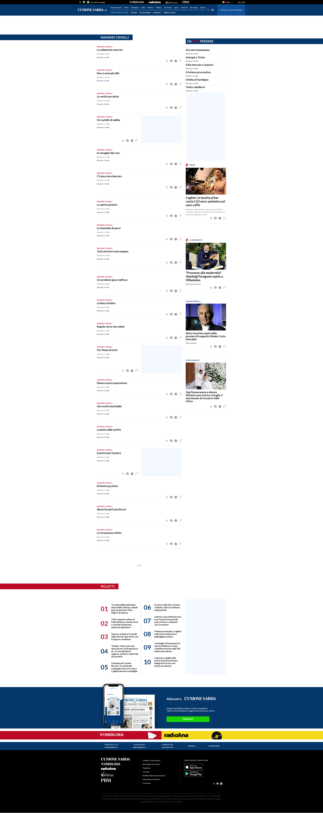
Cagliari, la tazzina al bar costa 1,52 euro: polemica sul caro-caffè (205, 201)
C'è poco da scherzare (109, 176)
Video (126, 7)
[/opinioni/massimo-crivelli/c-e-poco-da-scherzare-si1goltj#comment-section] (180, 187)
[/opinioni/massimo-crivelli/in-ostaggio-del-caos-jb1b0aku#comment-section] (180, 164)
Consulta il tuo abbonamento (111, 746)
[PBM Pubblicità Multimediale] (185, 2)
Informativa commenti (151, 779)
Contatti (146, 772)
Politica (159, 7)
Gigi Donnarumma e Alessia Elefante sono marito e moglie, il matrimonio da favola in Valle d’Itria (204, 397)
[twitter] (80, 2)
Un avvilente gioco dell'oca (112, 279)
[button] (167, 61)
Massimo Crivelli (103, 57)
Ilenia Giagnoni (191, 343)
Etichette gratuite (107, 485)
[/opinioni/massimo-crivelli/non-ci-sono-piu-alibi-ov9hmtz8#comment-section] (180, 84)
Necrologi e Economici (151, 764)
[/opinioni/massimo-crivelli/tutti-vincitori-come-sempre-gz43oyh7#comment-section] (180, 262)
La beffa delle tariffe (109, 429)
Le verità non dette (108, 96)
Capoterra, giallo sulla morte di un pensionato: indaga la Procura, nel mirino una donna (166, 662)
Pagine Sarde (214, 746)
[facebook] (84, 2)
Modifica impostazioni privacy (154, 775)
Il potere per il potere (109, 452)
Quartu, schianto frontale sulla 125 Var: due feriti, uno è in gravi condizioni (125, 637)
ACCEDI (241, 2)
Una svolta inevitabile (109, 406)
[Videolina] (136, 2)
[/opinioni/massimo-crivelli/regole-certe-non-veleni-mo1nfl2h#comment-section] (180, 337)
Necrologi (194, 7)
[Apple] (203, 767)
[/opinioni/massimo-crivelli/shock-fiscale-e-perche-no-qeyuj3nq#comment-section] (180, 520)
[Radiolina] (155, 2)
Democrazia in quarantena (112, 382)
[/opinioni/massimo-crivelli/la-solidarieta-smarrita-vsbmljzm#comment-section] (180, 61)
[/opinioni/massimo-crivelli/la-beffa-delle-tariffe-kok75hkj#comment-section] (180, 440)
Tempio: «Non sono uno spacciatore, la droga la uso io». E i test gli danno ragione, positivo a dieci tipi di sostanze (124, 651)
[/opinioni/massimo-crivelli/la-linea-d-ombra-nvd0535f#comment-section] (180, 314)
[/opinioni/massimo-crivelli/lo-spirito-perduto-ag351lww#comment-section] (180, 216)
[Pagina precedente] (141, 565)
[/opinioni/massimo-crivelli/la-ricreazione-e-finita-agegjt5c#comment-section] (180, 544)
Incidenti (157, 12)
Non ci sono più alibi (108, 73)
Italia (143, 7)
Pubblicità (146, 768)
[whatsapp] (88, 2)
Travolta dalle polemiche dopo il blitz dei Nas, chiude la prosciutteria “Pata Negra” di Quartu (124, 608)
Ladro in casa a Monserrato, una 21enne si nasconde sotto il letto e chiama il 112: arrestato (168, 620)
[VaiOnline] (171, 2)
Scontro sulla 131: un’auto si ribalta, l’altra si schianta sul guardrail (167, 607)
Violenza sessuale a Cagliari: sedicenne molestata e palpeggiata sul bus (168, 634)
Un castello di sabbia (108, 119)
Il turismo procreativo (198, 72)
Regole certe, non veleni (110, 326)
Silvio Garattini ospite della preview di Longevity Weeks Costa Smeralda (206, 336)
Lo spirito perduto (107, 204)
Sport (176, 7)
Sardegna (135, 7)
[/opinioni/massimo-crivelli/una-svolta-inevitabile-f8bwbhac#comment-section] (180, 417)
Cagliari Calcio (169, 12)
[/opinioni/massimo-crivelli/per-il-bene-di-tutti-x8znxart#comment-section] (136, 370)
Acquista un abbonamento (139, 746)
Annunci (184, 7)
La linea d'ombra (106, 303)
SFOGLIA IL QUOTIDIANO (231, 10)
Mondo (150, 7)
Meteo (203, 7)
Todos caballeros (195, 87)
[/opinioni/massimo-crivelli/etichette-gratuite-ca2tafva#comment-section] (180, 497)
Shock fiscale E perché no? (112, 509)
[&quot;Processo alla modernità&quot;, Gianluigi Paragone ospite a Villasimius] (206, 256)
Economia (168, 7)
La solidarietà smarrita (110, 49)
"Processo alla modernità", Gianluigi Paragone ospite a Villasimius (204, 276)
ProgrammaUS (116, 7)
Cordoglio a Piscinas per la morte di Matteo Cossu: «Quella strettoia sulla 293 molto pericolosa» (167, 647)
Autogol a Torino (195, 57)
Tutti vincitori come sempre (112, 251)
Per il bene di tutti (107, 349)
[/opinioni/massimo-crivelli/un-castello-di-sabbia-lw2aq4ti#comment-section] (136, 140)
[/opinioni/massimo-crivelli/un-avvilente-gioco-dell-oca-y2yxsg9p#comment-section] (180, 291)
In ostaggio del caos (108, 152)
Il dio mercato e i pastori (199, 64)
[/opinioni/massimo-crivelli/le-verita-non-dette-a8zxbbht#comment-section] (180, 107)
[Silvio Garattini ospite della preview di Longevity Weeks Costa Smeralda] (206, 317)
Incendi (134, 12)
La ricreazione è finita (109, 532)
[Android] (203, 774)
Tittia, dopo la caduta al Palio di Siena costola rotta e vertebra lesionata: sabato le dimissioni (124, 623)
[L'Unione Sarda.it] (92, 10)
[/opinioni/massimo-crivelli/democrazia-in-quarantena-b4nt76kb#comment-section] (180, 394)
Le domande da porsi (108, 228)
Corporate (147, 783)
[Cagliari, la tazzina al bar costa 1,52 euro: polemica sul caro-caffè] (206, 181)
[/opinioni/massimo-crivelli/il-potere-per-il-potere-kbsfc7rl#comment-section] (136, 473)
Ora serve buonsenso (198, 49)
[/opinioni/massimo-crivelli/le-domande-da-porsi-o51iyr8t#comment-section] (180, 239)
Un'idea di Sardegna (197, 79)
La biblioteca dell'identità (167, 746)
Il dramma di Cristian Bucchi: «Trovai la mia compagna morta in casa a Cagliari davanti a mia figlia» (124, 667)
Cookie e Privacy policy (151, 760)
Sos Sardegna (145, 12)
